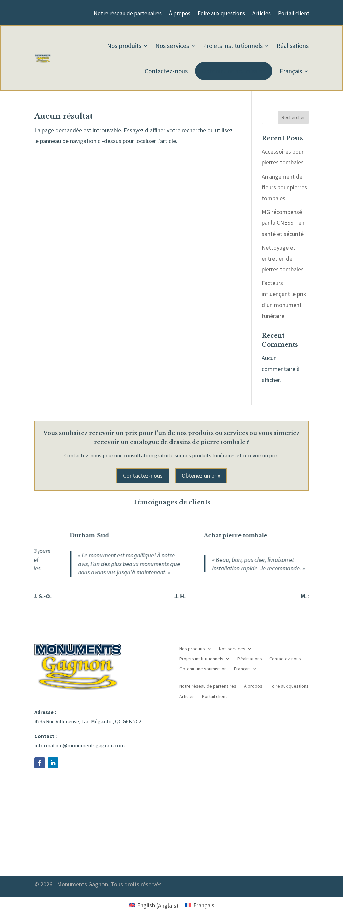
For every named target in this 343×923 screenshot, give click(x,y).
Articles (261, 14)
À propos (179, 14)
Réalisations (293, 46)
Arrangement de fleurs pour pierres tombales (284, 187)
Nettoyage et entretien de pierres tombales (283, 258)
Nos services (172, 46)
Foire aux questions (221, 14)
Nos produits (124, 46)
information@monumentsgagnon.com (79, 745)
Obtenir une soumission (234, 71)
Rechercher (293, 117)
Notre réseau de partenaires (128, 14)
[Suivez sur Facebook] (39, 762)
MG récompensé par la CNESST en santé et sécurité (283, 223)
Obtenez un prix (201, 475)
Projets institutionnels (233, 46)
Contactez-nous (166, 71)
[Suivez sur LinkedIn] (53, 762)
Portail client (294, 14)
